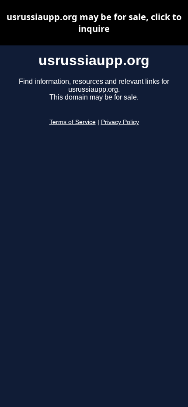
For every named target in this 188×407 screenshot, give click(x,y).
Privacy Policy (120, 122)
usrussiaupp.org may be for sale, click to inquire (94, 22)
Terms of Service (72, 122)
